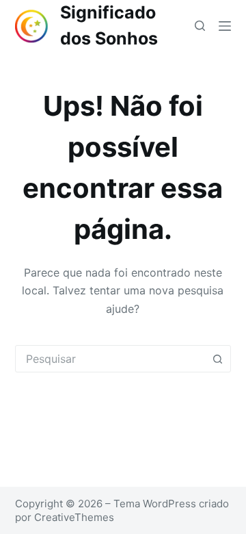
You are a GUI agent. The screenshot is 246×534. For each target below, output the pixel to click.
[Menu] (225, 26)
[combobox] (110, 358)
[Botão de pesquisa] (217, 359)
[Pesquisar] (200, 26)
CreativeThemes (74, 517)
